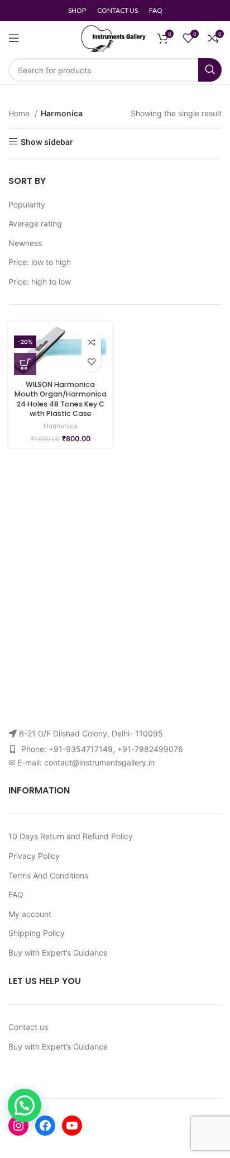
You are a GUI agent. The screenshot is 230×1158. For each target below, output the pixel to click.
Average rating (35, 223)
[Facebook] (45, 1126)
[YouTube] (72, 1126)
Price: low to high (39, 262)
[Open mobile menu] (14, 38)
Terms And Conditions (48, 875)
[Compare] (91, 342)
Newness (25, 243)
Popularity (26, 204)
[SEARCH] (210, 70)
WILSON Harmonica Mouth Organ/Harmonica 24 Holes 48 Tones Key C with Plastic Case (61, 399)
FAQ (15, 894)
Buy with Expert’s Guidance (58, 952)
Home (20, 113)
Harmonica (61, 426)
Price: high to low (39, 281)
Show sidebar (47, 141)
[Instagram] (18, 1126)
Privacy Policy (34, 856)
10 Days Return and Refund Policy (70, 836)
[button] (24, 1105)
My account (29, 914)
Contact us (28, 1027)
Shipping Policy (36, 933)
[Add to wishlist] (91, 362)
